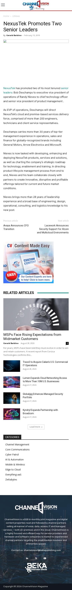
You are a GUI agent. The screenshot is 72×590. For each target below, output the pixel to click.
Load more (35, 426)
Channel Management (17, 444)
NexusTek (9, 88)
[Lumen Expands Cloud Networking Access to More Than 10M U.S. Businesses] (11, 382)
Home (6, 16)
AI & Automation (14, 459)
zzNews (16, 16)
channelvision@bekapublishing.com (42, 550)
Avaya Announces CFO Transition (16, 227)
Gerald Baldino (13, 35)
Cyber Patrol (12, 454)
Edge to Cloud (13, 469)
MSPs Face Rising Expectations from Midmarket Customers (32, 337)
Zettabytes (11, 479)
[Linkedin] (27, 558)
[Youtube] (45, 558)
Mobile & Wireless (15, 464)
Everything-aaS (13, 474)
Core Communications (17, 449)
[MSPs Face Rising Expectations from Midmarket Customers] (36, 314)
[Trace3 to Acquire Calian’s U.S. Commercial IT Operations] (11, 366)
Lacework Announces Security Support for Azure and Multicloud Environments (53, 229)
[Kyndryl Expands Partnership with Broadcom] (11, 414)
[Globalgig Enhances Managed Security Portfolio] (11, 398)
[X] (36, 558)
